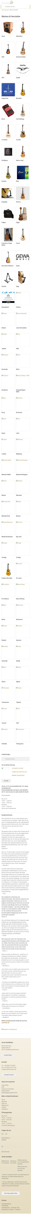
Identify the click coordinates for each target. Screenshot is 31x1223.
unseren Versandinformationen (10, 1185)
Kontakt (6, 781)
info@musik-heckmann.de (19, 772)
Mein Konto (23, 2)
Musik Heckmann (5, 9)
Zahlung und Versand (8, 1089)
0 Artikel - (25, 2)
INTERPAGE (5, 1205)
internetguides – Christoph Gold (10, 1207)
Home (3, 1099)
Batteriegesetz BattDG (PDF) (9, 1092)
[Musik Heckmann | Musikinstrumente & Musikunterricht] (8, 2)
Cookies (4, 1107)
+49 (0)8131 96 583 (17, 768)
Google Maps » (8, 1055)
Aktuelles (4, 1101)
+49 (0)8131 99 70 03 (10, 1067)
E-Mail (20, 2)
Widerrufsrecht (6, 1091)
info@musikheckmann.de (9, 1069)
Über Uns (4, 1103)
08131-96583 (17, 2)
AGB (3, 1087)
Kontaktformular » (9, 1075)
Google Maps (20, 775)
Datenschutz (5, 1105)
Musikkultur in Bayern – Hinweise (11, 1209)
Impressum (5, 1109)
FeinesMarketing (6, 1204)
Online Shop (5, 1085)
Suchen (4, 6)
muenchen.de (5, 1022)
